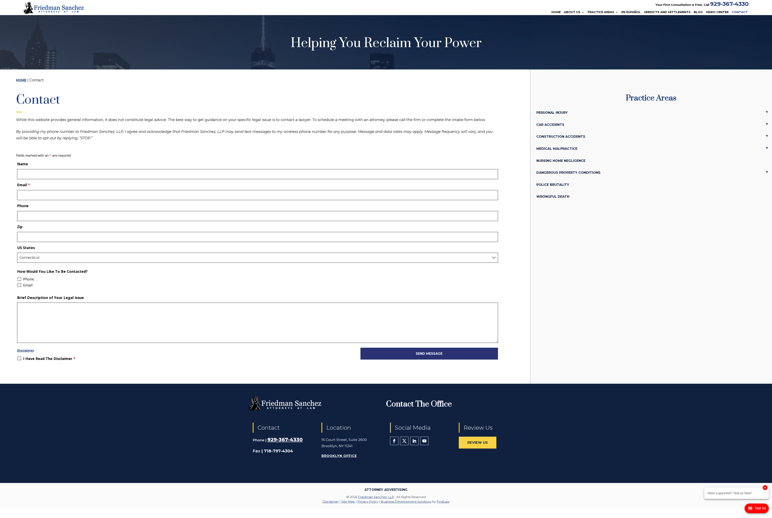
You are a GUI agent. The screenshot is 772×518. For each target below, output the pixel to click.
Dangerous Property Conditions (568, 173)
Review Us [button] (477, 442)
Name (22, 163)
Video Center (717, 12)
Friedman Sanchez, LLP (376, 497)
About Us (572, 12)
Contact (740, 12)
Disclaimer (25, 350)
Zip (20, 226)
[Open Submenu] (766, 112)
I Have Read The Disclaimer (49, 359)
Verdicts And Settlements (667, 12)
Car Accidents (550, 125)
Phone (23, 205)
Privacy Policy (367, 502)
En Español (631, 12)
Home (556, 12)
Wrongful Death (552, 197)
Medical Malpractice (556, 149)
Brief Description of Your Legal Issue (50, 297)
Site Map (348, 502)
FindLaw (443, 502)
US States (26, 247)
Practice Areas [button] (601, 12)
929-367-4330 (729, 3)
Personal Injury (552, 113)
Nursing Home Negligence (560, 161)
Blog (698, 12)
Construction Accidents (560, 137)
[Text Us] (756, 509)
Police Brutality (552, 185)
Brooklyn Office (339, 456)
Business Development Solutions (406, 502)
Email (23, 184)
